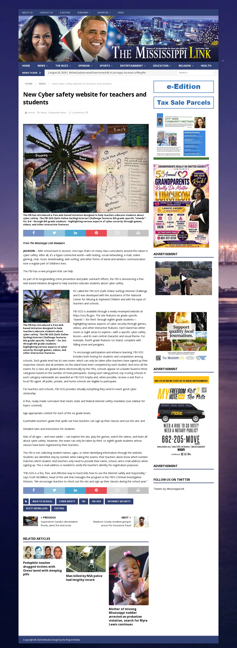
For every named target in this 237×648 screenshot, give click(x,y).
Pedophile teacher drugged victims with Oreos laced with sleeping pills (42, 568)
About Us (27, 12)
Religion (185, 65)
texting (59, 508)
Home (26, 65)
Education (160, 65)
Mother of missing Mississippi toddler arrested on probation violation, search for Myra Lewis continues (128, 616)
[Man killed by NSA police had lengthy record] (86, 559)
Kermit (31, 112)
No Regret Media (71, 639)
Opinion (84, 65)
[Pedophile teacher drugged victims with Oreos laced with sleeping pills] (43, 552)
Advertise (103, 12)
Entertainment (131, 65)
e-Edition (65, 12)
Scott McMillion (36, 508)
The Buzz (61, 65)
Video (121, 12)
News (41, 65)
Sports (105, 65)
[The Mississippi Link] (118, 59)
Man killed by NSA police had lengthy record (84, 578)
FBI (83, 501)
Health (206, 65)
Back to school (42, 501)
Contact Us (46, 12)
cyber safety (67, 501)
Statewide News (57, 112)
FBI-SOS (96, 501)
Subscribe (82, 12)
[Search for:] (195, 72)
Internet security (119, 501)
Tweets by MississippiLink (168, 489)
